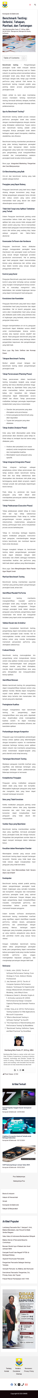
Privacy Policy (29, 1371)
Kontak (6, 1371)
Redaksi (18, 1368)
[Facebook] (12, 1384)
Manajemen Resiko (25, 31)
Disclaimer (16, 1371)
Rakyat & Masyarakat (10, 1209)
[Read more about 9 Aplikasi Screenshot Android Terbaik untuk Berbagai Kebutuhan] (19, 1125)
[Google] (15, 1070)
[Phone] (22, 1384)
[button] (35, 5)
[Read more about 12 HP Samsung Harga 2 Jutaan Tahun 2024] (19, 1154)
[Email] (26, 1384)
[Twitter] (18, 1070)
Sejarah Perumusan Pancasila (13, 1259)
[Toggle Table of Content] (22, 58)
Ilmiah (5, 1201)
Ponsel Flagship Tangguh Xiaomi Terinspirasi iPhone (17, 1108)
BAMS (25, 1394)
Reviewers (28, 1368)
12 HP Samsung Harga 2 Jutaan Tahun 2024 (16, 1165)
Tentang (8, 1368)
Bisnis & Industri (8, 1194)
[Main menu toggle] (30, 4)
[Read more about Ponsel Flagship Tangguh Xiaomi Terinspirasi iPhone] (19, 1097)
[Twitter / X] (15, 1384)
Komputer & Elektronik (11, 14)
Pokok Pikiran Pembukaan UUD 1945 (16, 1279)
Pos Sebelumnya (19, 1176)
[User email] (23, 1070)
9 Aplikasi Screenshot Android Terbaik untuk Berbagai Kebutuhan (17, 1137)
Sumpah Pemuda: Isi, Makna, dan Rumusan (18, 1269)
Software (5, 33)
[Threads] (19, 1384)
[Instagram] (20, 1070)
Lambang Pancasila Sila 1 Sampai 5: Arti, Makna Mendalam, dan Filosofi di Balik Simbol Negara (17, 1229)
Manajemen (14, 31)
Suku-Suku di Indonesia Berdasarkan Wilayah (19, 1236)
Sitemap (19, 1374)
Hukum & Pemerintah (10, 1197)
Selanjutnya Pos (19, 1181)
